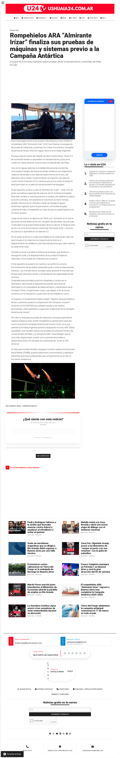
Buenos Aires (14, 30)
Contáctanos (64, 689)
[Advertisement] (43, 84)
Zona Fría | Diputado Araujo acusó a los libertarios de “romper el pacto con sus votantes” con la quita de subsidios (95, 548)
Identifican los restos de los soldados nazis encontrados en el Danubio (101, 214)
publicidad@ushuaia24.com (28, 642)
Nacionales (42, 18)
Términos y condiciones (60, 694)
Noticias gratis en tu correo (99, 225)
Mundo (64, 18)
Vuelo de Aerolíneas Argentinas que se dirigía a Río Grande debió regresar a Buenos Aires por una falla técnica (41, 548)
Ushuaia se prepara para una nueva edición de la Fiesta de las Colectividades (102, 194)
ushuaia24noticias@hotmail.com (93, 750)
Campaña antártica (29, 406)
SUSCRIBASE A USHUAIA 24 (99, 239)
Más (103, 18)
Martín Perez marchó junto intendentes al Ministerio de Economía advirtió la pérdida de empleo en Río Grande (42, 588)
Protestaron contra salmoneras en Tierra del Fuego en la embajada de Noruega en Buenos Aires (40, 568)
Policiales (54, 18)
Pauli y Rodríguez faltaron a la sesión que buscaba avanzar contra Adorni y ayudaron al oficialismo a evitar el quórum (41, 527)
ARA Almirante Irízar (13, 406)
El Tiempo (74, 18)
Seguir (70, 671)
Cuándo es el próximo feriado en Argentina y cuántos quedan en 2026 (102, 173)
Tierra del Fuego (28, 18)
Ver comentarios (43, 456)
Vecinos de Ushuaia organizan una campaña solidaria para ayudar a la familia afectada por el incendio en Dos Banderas (102, 184)
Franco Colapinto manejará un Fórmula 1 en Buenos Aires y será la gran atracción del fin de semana (95, 568)
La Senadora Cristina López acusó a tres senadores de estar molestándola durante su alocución (41, 609)
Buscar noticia (25, 689)
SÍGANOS (99, 155)
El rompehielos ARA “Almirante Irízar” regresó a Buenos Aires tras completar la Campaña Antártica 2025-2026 (95, 589)
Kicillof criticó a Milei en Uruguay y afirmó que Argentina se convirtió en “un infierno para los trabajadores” (102, 204)
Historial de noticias (45, 689)
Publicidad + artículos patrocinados (89, 689)
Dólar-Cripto (93, 18)
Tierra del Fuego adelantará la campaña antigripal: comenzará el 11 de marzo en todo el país (95, 609)
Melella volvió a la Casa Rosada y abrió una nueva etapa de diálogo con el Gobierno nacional (94, 526)
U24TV (83, 18)
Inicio (17, 18)
